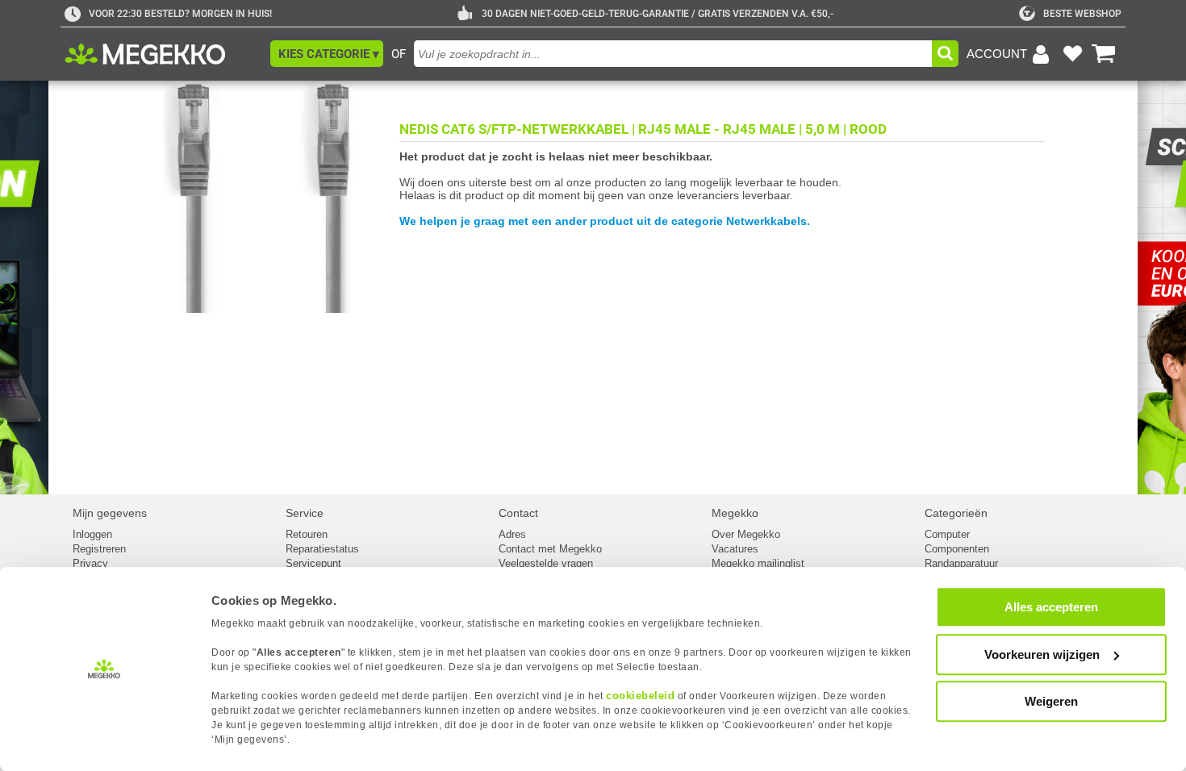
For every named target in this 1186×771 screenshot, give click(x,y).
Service (305, 512)
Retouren (307, 534)
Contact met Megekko (550, 549)
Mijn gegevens (110, 512)
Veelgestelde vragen (546, 563)
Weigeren (1051, 701)
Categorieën (956, 512)
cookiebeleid (640, 696)
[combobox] (673, 53)
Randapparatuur (961, 563)
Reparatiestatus (322, 549)
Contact (518, 512)
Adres (512, 534)
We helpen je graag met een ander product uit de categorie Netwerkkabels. (604, 221)
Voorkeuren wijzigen (1042, 654)
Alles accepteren (1051, 607)
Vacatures (735, 549)
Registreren (99, 549)
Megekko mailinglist (758, 563)
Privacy (90, 563)
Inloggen (92, 534)
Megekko (735, 512)
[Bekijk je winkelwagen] (1103, 54)
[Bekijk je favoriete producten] (1072, 54)
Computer (947, 534)
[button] (326, 53)
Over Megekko (746, 534)
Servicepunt (313, 563)
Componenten (957, 549)
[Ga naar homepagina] (163, 54)
